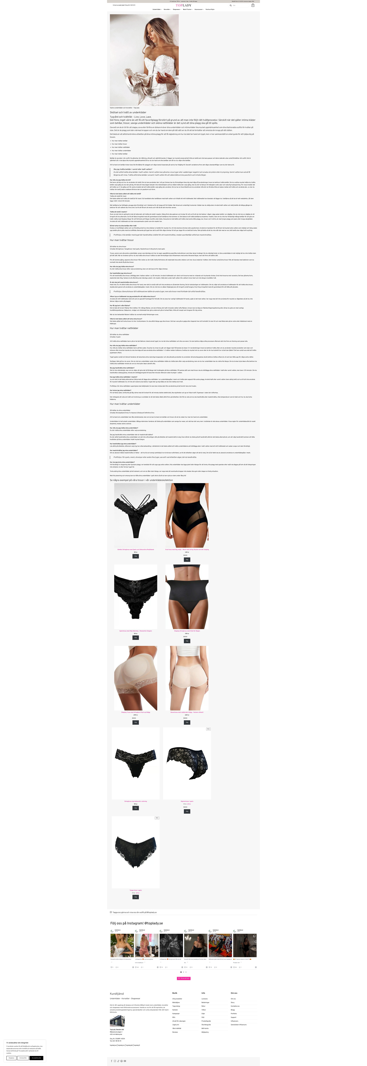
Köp (135, 556)
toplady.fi (137, 1045)
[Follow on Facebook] (111, 1061)
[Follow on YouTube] (125, 1061)
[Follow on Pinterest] (121, 1061)
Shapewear (176, 9)
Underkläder (157, 9)
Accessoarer (199, 9)
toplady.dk (129, 1045)
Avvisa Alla (22, 1058)
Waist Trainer (187, 9)
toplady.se (113, 1045)
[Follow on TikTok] (118, 1061)
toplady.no (121, 1045)
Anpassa (11, 1058)
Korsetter (167, 9)
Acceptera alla (36, 1058)
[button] (253, 5)
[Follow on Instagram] (115, 1061)
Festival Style (210, 9)
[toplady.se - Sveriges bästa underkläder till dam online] (183, 5)
